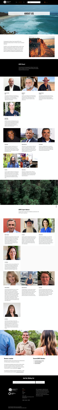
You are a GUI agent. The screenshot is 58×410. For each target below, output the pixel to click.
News (23, 391)
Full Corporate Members (38, 362)
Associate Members (37, 363)
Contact (23, 393)
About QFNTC (23, 389)
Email (13, 380)
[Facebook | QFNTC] (56, 205)
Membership (23, 392)
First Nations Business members (39, 360)
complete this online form (20, 371)
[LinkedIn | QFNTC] (56, 203)
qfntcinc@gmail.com (24, 397)
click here (19, 368)
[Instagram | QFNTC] (56, 206)
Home (23, 388)
